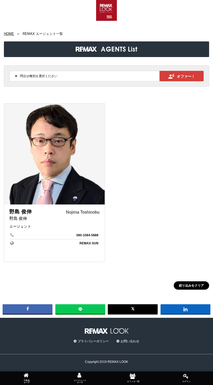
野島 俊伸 (20, 211)
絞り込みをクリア (191, 285)
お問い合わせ (130, 341)
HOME (9, 34)
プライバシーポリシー (93, 341)
